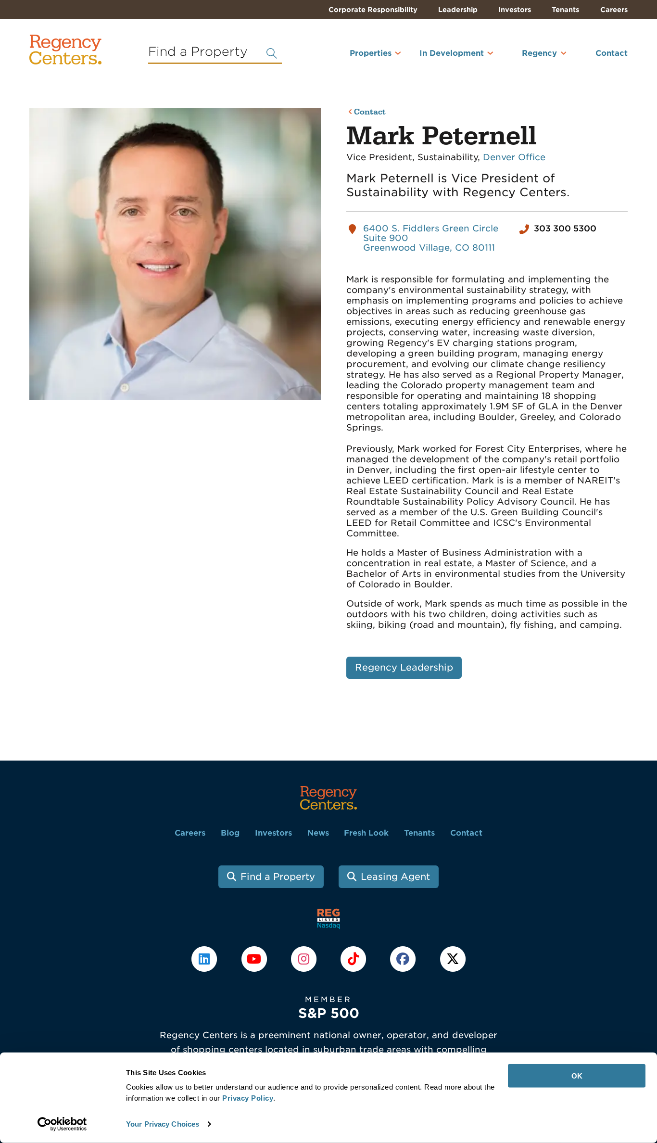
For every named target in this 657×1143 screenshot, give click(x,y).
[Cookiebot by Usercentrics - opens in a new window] (62, 1124)
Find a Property (277, 876)
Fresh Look (366, 833)
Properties (371, 53)
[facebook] (404, 958)
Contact (611, 53)
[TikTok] (354, 958)
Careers (614, 9)
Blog (230, 833)
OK (576, 1076)
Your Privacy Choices (162, 1124)
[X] (452, 958)
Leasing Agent (395, 876)
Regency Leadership (404, 667)
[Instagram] (304, 958)
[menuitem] (358, 57)
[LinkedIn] (205, 958)
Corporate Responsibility (372, 9)
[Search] (272, 53)
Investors (514, 9)
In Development (451, 53)
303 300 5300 (565, 228)
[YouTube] (255, 958)
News (318, 833)
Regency (539, 53)
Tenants (565, 9)
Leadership (458, 9)
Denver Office (514, 157)
